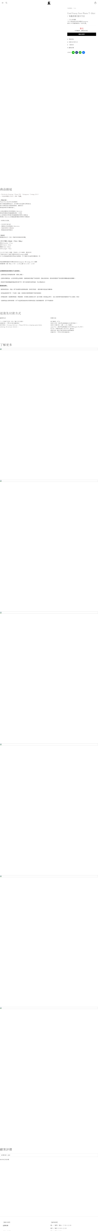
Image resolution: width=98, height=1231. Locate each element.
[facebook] (76, 52)
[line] (73, 52)
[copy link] (83, 52)
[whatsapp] (80, 52)
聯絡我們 (82, 34)
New (75, 8)
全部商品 (69, 8)
